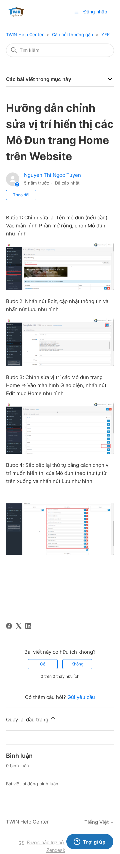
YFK (105, 34)
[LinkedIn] (28, 626)
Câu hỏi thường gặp (72, 34)
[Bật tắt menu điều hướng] (76, 11)
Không (77, 663)
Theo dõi (21, 194)
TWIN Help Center (25, 34)
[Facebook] (9, 626)
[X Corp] (19, 626)
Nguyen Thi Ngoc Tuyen (52, 175)
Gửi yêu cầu (81, 697)
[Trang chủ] (16, 12)
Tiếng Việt (97, 822)
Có (42, 663)
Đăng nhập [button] (95, 11)
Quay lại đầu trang (28, 719)
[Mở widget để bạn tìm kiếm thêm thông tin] (89, 842)
